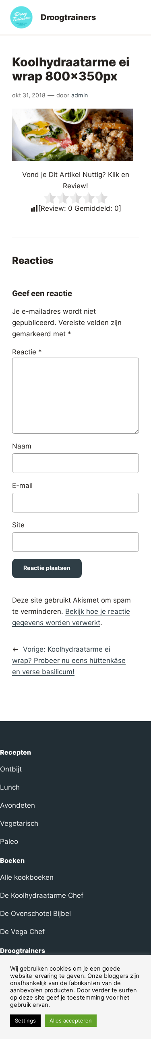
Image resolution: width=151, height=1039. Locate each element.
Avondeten (17, 805)
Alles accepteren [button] (71, 1020)
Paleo (9, 841)
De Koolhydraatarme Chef (41, 895)
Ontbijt (11, 769)
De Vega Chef (22, 932)
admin (79, 95)
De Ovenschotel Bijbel (35, 913)
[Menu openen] (136, 17)
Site (18, 525)
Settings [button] (25, 1020)
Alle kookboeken (27, 877)
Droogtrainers (68, 17)
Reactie (27, 352)
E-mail (22, 485)
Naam (21, 446)
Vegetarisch (19, 823)
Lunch (10, 787)
